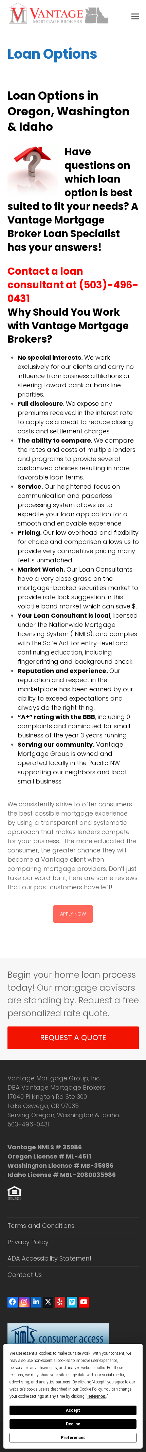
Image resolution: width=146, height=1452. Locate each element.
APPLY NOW (73, 913)
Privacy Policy (28, 1242)
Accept (73, 1410)
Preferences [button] (96, 1396)
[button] (135, 16)
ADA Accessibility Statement (49, 1258)
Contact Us (24, 1274)
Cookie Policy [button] (90, 1389)
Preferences (73, 1437)
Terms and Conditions (40, 1225)
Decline (73, 1424)
